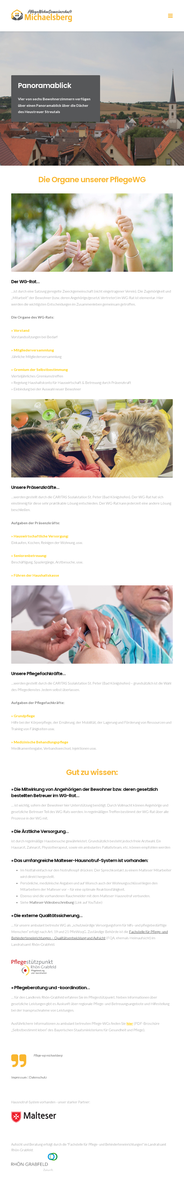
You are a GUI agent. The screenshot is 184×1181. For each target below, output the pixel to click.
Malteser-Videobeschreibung (51, 902)
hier (130, 1023)
